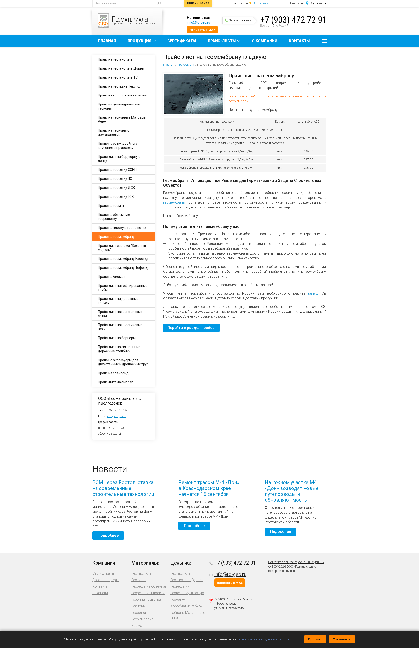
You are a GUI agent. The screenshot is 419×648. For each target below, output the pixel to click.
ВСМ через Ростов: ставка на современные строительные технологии (123, 488)
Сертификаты (181, 40)
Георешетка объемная (149, 586)
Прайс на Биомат (111, 277)
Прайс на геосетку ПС (115, 179)
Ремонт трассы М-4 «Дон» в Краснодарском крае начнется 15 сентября (208, 488)
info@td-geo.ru (198, 22)
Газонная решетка (146, 599)
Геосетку (177, 599)
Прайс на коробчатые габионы (122, 95)
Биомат (137, 626)
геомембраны (174, 202)
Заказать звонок (240, 20)
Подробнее (108, 535)
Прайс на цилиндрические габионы (119, 106)
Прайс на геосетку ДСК (116, 188)
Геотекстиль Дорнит (186, 580)
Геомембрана (142, 619)
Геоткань (138, 580)
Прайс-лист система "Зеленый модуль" (122, 248)
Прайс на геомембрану (116, 237)
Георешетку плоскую (187, 593)
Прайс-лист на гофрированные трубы (122, 288)
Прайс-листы (222, 40)
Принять (315, 639)
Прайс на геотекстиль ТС (118, 77)
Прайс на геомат (111, 206)
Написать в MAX (202, 30)
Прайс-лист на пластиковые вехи (120, 327)
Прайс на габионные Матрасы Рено (122, 119)
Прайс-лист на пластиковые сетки (120, 314)
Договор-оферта (105, 580)
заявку (312, 293)
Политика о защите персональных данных (296, 562)
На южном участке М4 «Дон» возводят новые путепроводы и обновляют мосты (292, 491)
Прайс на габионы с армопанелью (113, 132)
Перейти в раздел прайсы (191, 327)
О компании (264, 40)
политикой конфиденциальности (264, 639)
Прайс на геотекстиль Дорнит (122, 68)
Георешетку (179, 586)
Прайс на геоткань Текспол (119, 86)
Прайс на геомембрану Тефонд (123, 268)
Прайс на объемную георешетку (114, 217)
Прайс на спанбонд (113, 373)
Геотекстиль (141, 573)
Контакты (299, 40)
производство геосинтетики (133, 20)
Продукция (139, 40)
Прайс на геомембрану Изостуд (123, 259)
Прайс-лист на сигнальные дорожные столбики (119, 349)
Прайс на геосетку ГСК (116, 197)
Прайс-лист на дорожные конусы (118, 301)
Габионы (138, 606)
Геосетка (138, 613)
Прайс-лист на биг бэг (115, 382)
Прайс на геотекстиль (115, 59)
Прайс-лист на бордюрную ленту (119, 159)
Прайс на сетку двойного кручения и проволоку (118, 146)
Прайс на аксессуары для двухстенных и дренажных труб (123, 362)
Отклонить (342, 639)
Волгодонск (260, 3)
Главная (107, 40)
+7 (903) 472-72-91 (293, 20)
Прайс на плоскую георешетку (122, 228)
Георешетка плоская (148, 593)
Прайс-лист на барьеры (117, 338)
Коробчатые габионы (187, 606)
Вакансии (100, 593)
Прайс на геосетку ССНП (117, 170)
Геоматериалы (304, 566)
